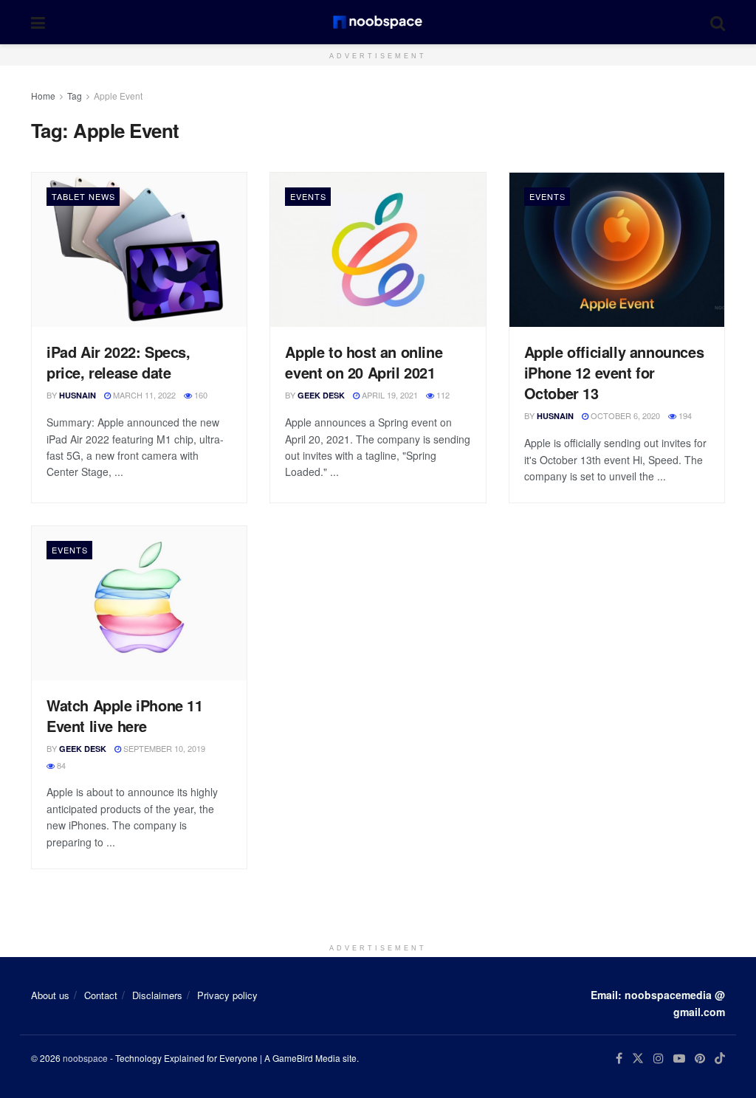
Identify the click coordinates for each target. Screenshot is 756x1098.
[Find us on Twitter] (638, 1058)
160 (199, 395)
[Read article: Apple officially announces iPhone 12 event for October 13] (616, 249)
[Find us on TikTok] (720, 1059)
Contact (100, 995)
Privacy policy (227, 995)
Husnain (77, 395)
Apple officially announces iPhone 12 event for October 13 (614, 372)
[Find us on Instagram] (658, 1058)
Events (308, 196)
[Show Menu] (38, 22)
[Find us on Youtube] (679, 1058)
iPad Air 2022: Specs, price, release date (118, 362)
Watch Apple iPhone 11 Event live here (125, 715)
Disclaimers (157, 995)
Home (43, 95)
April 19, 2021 (389, 395)
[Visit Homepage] (377, 22)
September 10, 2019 (163, 748)
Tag (74, 95)
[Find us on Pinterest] (700, 1058)
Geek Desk (321, 395)
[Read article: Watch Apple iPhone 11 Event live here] (139, 603)
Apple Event (118, 95)
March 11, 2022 (143, 395)
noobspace (85, 1058)
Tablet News (83, 196)
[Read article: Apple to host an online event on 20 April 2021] (377, 249)
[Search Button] (717, 22)
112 (442, 395)
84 (60, 765)
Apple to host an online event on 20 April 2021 (363, 362)
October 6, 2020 (624, 415)
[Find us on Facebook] (619, 1058)
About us (50, 995)
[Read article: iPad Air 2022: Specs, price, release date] (139, 249)
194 (684, 415)
